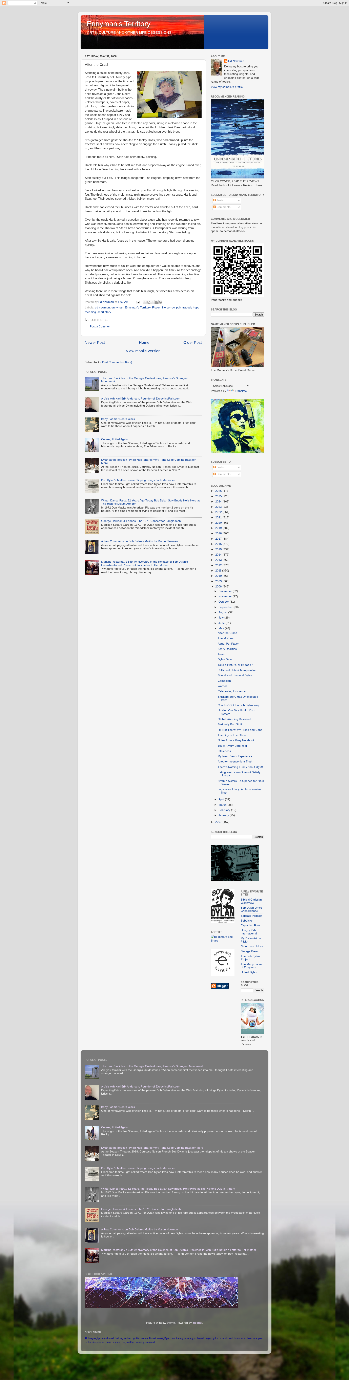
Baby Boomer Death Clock (118, 419)
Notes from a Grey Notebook (236, 740)
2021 (219, 517)
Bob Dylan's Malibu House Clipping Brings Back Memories (138, 480)
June (222, 623)
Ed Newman (236, 61)
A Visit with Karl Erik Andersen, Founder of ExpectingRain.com (140, 398)
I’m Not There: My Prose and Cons (240, 729)
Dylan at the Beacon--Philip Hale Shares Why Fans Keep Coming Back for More (152, 1147)
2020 (219, 522)
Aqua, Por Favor (228, 643)
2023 (219, 506)
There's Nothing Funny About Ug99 (240, 767)
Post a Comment (100, 326)
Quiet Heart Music (252, 946)
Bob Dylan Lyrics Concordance (251, 909)
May (222, 628)
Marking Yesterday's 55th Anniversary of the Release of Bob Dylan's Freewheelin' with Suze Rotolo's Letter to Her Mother (144, 563)
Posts (220, 200)
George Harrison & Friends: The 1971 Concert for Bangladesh (141, 520)
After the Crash (227, 632)
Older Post (192, 342)
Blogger (197, 1322)
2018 (219, 533)
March (223, 804)
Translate (241, 390)
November (226, 596)
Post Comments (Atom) (117, 362)
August (223, 612)
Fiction (156, 307)
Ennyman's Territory (118, 24)
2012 (219, 565)
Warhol (222, 686)
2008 (219, 586)
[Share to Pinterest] (160, 302)
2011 (218, 570)
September (226, 607)
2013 (219, 559)
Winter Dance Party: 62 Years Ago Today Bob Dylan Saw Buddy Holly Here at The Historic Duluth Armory (168, 1188)
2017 (219, 538)
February (225, 810)
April (222, 799)
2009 (219, 581)
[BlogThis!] (149, 302)
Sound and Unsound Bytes (235, 675)
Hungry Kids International (249, 932)
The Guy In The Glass (232, 735)
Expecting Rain (250, 925)
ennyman (117, 307)
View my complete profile (227, 86)
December (226, 591)
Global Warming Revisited (234, 719)
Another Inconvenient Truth (235, 761)
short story (104, 312)
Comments (223, 207)
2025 (219, 496)
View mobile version (143, 351)
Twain (221, 654)
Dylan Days (225, 659)
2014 (219, 554)
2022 (219, 512)
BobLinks (246, 920)
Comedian (224, 680)
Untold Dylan (249, 972)
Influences (224, 751)
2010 (219, 575)
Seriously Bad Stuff (230, 724)
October (224, 601)
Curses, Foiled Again (114, 439)
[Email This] (145, 302)
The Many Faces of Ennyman (251, 966)
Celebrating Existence (232, 691)
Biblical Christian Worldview (251, 901)
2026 (219, 490)
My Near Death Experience (235, 756)
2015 (219, 549)
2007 (219, 821)
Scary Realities (227, 648)
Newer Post (95, 342)
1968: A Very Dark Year (232, 745)
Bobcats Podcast (251, 915)
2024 (219, 501)
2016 (219, 543)
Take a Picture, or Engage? (235, 664)
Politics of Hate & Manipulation (237, 670)
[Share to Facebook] (157, 302)
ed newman (102, 307)
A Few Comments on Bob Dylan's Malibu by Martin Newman (139, 541)
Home (144, 342)
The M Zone (225, 638)
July (221, 617)
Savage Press (250, 951)
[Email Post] (138, 301)
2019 (219, 528)
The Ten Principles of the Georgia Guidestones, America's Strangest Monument (152, 1066)
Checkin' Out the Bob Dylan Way (238, 705)
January (224, 815)
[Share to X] (153, 302)
